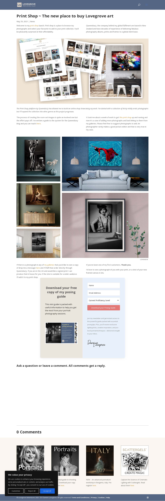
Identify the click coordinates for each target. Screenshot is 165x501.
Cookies (101, 497)
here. (39, 123)
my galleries (49, 265)
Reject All (31, 491)
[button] (61, 333)
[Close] (55, 472)
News (32, 21)
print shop (34, 25)
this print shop (125, 117)
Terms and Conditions (80, 497)
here (38, 268)
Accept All (47, 491)
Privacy (94, 497)
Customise (16, 491)
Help (108, 497)
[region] (31, 483)
